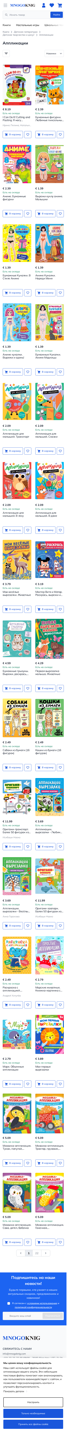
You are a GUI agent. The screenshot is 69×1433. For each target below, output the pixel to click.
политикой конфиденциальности (33, 1307)
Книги (7, 25)
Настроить (33, 1402)
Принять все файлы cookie (33, 1424)
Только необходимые (33, 1413)
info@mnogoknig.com (14, 1353)
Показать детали (13, 1391)
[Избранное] (52, 5)
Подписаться (52, 1315)
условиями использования (42, 1303)
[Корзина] (60, 5)
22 (37, 1253)
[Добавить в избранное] (27, 134)
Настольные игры (27, 25)
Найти (56, 14)
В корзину (15, 134)
